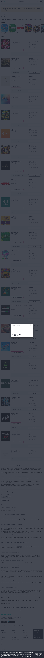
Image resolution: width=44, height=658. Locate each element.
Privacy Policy (30, 656)
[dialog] (22, 654)
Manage (36, 654)
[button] (22, 335)
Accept (41, 654)
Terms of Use (24, 656)
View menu (34, 54)
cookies (7, 652)
